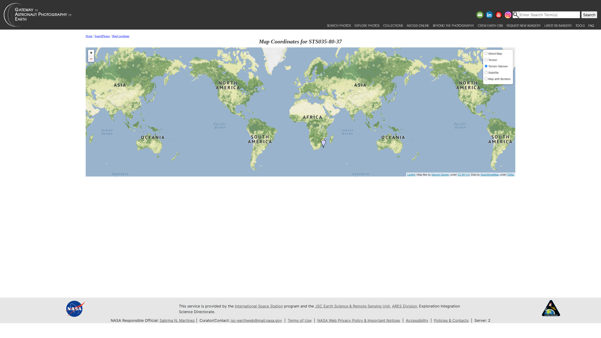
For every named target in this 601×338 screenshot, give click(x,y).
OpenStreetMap (490, 174)
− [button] (91, 58)
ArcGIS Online (418, 25)
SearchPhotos (102, 36)
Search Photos (339, 25)
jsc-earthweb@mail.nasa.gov (256, 320)
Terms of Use (300, 320)
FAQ (591, 25)
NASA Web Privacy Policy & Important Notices (358, 320)
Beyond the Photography (453, 25)
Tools (580, 25)
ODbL (510, 174)
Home (89, 36)
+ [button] (91, 52)
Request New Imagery (524, 25)
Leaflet (411, 174)
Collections (393, 25)
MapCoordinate (120, 36)
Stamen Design (440, 174)
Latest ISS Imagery (558, 25)
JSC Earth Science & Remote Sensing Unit (352, 306)
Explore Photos (366, 25)
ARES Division (404, 306)
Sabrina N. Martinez (177, 320)
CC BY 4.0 (464, 174)
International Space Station (259, 306)
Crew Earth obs (490, 25)
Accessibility (417, 320)
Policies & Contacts (451, 320)
